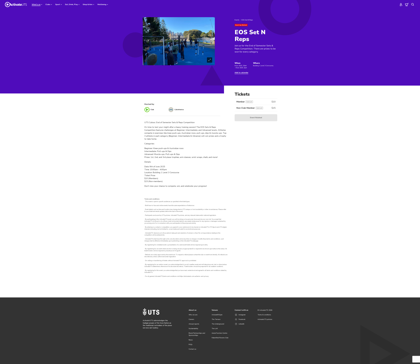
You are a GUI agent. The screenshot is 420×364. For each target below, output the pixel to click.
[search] (412, 4)
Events (237, 20)
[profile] (400, 4)
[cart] (406, 4)
